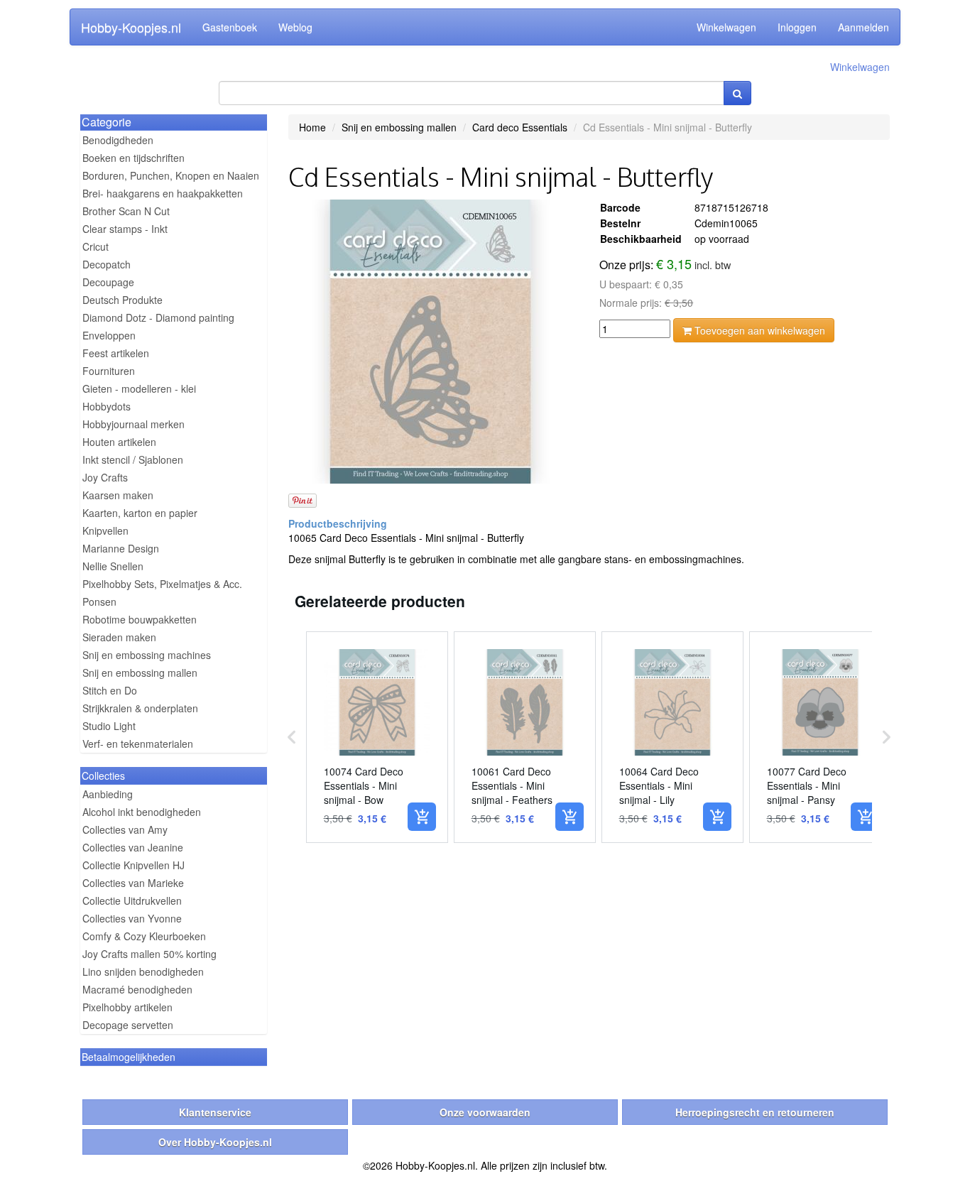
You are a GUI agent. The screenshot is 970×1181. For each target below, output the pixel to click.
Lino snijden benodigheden (143, 971)
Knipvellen (105, 530)
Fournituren (108, 371)
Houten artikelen (119, 442)
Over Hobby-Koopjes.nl (215, 1142)
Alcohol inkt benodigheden (141, 812)
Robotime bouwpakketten (139, 619)
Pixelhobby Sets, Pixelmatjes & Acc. (162, 584)
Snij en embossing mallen (139, 672)
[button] (292, 737)
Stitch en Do (109, 690)
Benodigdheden (117, 140)
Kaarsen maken (117, 495)
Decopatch (106, 264)
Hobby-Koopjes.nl (131, 27)
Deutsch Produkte (122, 300)
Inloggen (797, 27)
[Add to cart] (422, 816)
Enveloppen (109, 335)
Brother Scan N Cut (126, 211)
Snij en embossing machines (146, 655)
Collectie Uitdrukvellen (132, 900)
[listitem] (377, 737)
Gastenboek (229, 27)
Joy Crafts (105, 477)
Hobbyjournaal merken (133, 424)
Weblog (295, 27)
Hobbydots (106, 406)
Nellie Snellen (112, 566)
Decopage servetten (127, 1025)
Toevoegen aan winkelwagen (758, 330)
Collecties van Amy (125, 829)
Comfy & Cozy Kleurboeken (144, 936)
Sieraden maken (119, 637)
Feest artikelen (115, 353)
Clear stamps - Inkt (125, 229)
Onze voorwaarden (485, 1112)
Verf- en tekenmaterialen (137, 743)
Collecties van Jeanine (132, 847)
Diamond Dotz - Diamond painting (158, 317)
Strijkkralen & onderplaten (140, 708)
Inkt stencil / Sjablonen (132, 459)
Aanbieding (107, 794)
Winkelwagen (726, 27)
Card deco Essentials (519, 127)
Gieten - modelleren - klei (139, 388)
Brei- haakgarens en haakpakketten (162, 193)
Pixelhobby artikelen (127, 1007)
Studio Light (109, 726)
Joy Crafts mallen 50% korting (149, 954)
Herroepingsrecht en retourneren (754, 1112)
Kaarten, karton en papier (139, 513)
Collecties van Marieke (133, 883)
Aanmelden (863, 27)
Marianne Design (120, 548)
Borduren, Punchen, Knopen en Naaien (170, 175)
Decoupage (108, 282)
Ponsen (99, 601)
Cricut (95, 246)
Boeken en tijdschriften (133, 158)
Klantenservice (215, 1112)
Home (312, 127)
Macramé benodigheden (137, 989)
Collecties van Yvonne (132, 918)
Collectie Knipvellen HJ (133, 865)
